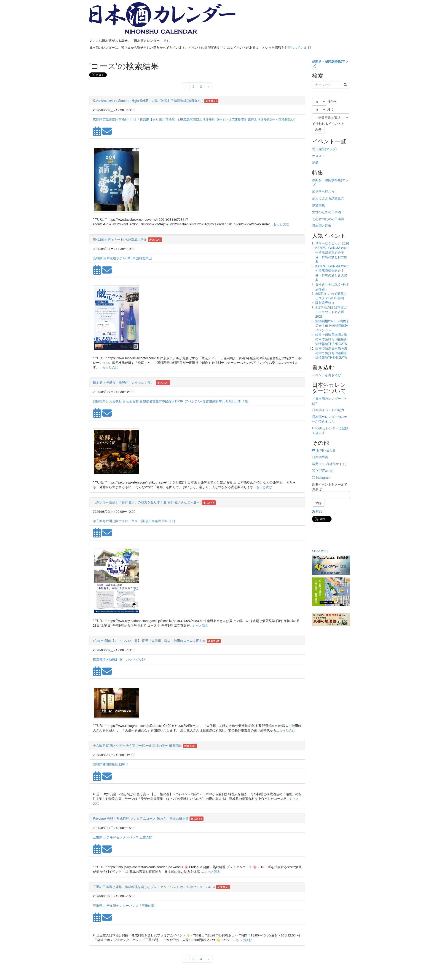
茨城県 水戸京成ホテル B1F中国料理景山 (122, 258)
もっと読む (281, 224)
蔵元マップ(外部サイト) (329, 463)
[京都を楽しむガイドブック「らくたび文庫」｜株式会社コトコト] (331, 619)
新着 (315, 162)
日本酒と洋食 (321, 225)
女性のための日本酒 (326, 212)
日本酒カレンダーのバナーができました (329, 418)
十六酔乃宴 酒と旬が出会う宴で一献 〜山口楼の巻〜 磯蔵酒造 (137, 745)
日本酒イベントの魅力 (328, 409)
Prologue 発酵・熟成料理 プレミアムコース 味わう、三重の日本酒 (141, 818)
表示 (318, 129)
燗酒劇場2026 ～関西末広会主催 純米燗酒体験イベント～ (332, 325)
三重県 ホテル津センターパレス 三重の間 (122, 837)
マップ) (331, 148)
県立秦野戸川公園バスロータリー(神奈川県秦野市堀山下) (134, 521)
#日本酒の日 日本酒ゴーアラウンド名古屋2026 (331, 312)
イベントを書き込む (326, 374)
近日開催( (319, 148)
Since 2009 (320, 551)
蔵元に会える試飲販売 (328, 198)
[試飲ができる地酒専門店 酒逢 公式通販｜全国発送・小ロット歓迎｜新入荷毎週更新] (331, 565)
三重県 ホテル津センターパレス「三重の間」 (125, 905)
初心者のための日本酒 (328, 218)
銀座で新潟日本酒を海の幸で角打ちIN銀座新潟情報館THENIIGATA (331, 339)
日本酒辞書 (320, 457)
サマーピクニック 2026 (332, 243)
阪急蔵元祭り (325, 302)
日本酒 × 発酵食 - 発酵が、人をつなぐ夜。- (124, 382)
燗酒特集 (318, 205)
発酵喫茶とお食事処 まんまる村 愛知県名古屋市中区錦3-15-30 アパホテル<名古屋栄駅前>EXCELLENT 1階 (170, 401)
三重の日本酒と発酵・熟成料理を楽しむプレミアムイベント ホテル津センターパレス (154, 886)
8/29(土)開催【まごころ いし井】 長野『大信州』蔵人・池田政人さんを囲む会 (149, 640)
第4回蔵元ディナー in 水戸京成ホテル (120, 239)
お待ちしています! (297, 47)
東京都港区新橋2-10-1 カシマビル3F (119, 659)
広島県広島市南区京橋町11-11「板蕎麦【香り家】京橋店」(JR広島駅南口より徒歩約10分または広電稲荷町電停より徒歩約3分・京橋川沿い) (194, 119)
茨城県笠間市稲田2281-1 (111, 764)
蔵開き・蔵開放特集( (327, 61)
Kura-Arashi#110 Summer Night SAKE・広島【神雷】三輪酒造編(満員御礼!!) (148, 100)
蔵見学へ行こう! (323, 191)
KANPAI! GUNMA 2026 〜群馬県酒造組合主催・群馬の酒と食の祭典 (331, 254)
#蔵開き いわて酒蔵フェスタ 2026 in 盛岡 (331, 295)
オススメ (318, 155)
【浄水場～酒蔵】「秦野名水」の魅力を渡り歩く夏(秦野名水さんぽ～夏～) (147, 502)
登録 (318, 502)
